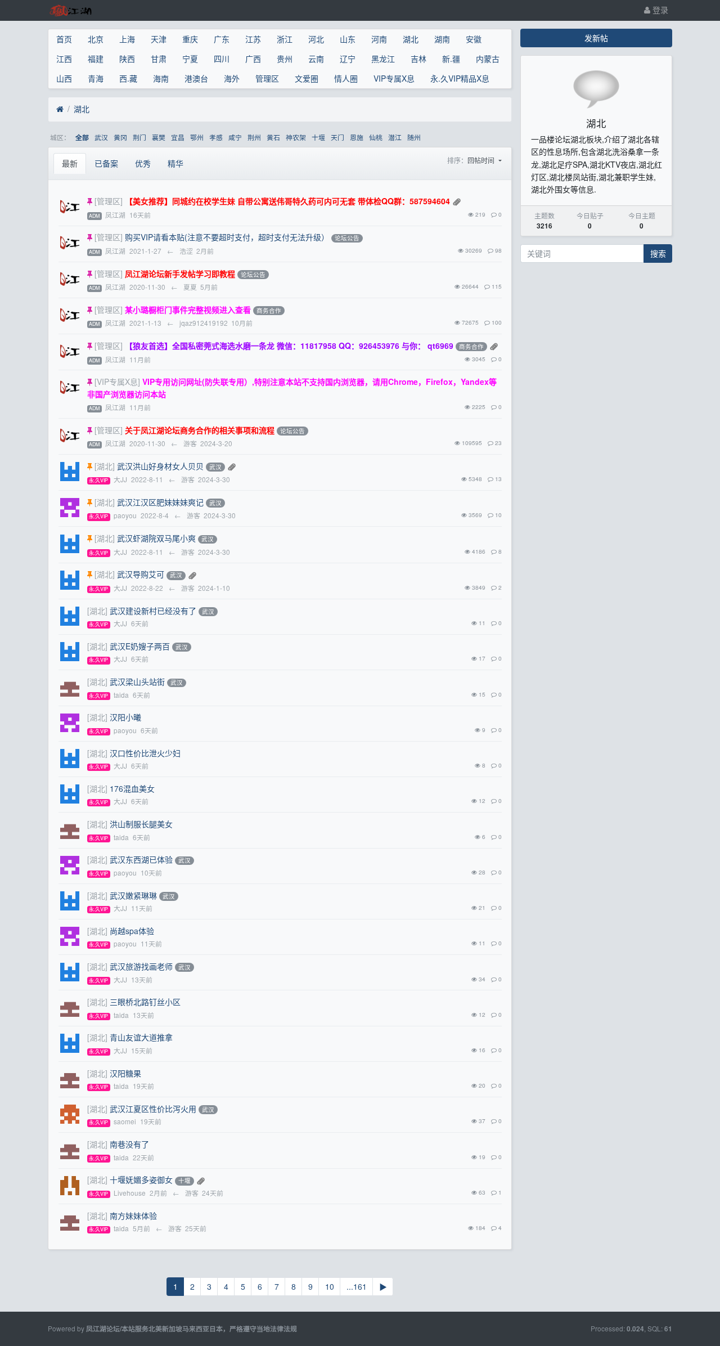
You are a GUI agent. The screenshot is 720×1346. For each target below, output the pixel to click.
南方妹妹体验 (133, 1215)
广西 (253, 58)
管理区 (267, 78)
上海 (127, 38)
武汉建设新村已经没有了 (153, 610)
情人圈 (346, 78)
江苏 (253, 38)
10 (329, 1286)
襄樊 (158, 137)
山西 (64, 78)
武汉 (101, 137)
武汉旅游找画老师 (141, 966)
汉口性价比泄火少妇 (145, 753)
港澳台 (196, 78)
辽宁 (348, 58)
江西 (64, 58)
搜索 (658, 253)
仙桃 (375, 137)
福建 (96, 58)
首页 (64, 38)
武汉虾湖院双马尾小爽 (156, 538)
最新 (70, 163)
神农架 (296, 137)
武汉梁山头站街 (137, 681)
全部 (82, 137)
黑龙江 (383, 58)
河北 (316, 38)
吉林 (418, 58)
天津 (158, 38)
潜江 (395, 137)
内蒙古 (488, 58)
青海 (96, 78)
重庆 (190, 38)
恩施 (356, 137)
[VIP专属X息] (117, 381)
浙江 (284, 38)
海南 (161, 78)
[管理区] (108, 201)
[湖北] (104, 466)
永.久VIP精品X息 (459, 78)
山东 (348, 38)
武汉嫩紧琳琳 (133, 895)
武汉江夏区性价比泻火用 (153, 1108)
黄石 (273, 137)
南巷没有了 (129, 1144)
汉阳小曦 (125, 717)
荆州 (254, 137)
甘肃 (158, 58)
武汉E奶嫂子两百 (140, 646)
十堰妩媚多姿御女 (141, 1179)
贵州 (284, 58)
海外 (232, 78)
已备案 (106, 163)
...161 (356, 1286)
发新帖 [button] (596, 37)
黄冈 (120, 137)
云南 (316, 58)
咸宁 (235, 137)
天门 (337, 137)
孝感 (216, 137)
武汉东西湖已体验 (141, 859)
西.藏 (128, 78)
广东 (222, 38)
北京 (96, 38)
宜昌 (177, 137)
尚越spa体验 (132, 930)
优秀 (143, 163)
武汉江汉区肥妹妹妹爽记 (160, 502)
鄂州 (197, 137)
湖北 (410, 38)
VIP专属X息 (394, 78)
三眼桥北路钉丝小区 (145, 1001)
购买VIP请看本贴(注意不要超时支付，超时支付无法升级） (227, 237)
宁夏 (190, 58)
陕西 (127, 58)
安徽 (474, 38)
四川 (222, 58)
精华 (175, 163)
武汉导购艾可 (140, 574)
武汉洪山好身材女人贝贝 (160, 466)
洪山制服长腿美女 (141, 823)
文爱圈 (306, 78)
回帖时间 (481, 160)
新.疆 (451, 58)
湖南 (442, 38)
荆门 (139, 137)
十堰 (318, 137)
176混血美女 (132, 788)
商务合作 (268, 310)
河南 (379, 38)
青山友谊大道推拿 (141, 1037)
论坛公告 (347, 238)
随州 (414, 137)
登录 (659, 9)
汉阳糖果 (125, 1073)
